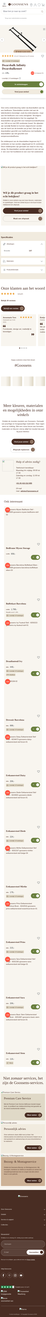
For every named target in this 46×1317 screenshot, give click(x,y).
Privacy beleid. (31, 1259)
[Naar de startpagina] (23, 4)
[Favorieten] (39, 5)
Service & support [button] (7, 1219)
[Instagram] (15, 1275)
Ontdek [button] (3, 1214)
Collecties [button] (4, 1225)
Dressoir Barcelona (15, 720)
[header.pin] (31, 5)
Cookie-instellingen (14, 1314)
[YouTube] (21, 1275)
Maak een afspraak (21, 219)
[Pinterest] (9, 1275)
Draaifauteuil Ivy (14, 661)
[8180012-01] (23, 40)
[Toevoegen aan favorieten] (42, 56)
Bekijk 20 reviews (8, 301)
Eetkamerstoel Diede (16, 831)
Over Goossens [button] (6, 1209)
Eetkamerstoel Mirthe (16, 886)
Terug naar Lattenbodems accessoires (16, 18)
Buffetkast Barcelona (16, 603)
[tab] (19, 348)
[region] (23, 783)
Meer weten (32, 1115)
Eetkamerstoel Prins (15, 942)
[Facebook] (3, 1275)
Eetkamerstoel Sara (15, 997)
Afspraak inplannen (21, 450)
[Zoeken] (42, 11)
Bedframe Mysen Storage (18, 548)
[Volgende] (44, 40)
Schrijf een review (11, 308)
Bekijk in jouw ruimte (24, 51)
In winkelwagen (21, 84)
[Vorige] (2, 40)
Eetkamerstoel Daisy (16, 775)
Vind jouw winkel (22, 92)
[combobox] (20, 11)
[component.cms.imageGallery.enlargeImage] (44, 29)
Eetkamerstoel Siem (15, 1053)
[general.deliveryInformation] (20, 78)
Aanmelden (34, 1252)
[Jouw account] (35, 5)
